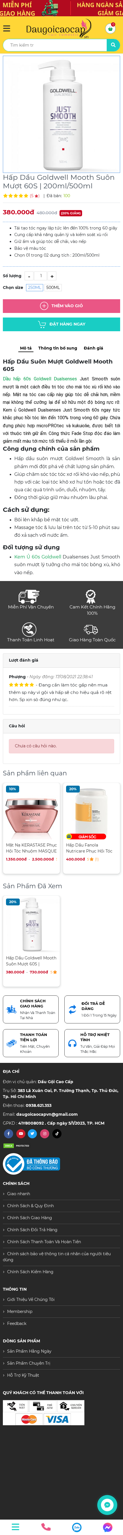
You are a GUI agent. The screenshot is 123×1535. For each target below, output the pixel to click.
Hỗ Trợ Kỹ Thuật (23, 1375)
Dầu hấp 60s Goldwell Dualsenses (40, 379)
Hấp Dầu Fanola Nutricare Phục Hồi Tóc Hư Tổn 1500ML (89, 848)
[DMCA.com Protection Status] (17, 1145)
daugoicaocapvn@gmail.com (47, 1114)
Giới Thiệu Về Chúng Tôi (31, 1299)
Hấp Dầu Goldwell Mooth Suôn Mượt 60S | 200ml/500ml (31, 961)
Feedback (16, 1323)
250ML (34, 287)
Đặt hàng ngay (67, 323)
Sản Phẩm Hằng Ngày (29, 1351)
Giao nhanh (18, 1193)
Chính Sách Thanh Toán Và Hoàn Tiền (44, 1241)
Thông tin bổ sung (57, 348)
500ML (53, 287)
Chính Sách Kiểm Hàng (30, 1271)
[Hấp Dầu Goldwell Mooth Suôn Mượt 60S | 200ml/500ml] (61, 114)
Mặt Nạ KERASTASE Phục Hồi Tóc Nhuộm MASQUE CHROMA (31, 848)
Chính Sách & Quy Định (30, 1205)
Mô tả (26, 348)
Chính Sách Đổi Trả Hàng (32, 1229)
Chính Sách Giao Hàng (29, 1217)
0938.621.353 (38, 1105)
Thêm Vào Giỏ (67, 305)
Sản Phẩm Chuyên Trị (28, 1363)
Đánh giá (93, 348)
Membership (19, 1311)
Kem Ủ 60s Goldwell (38, 557)
